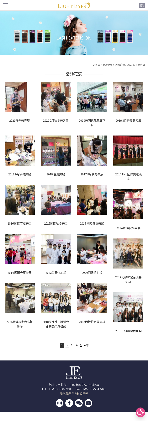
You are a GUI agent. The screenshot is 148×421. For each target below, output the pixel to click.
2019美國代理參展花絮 (92, 122)
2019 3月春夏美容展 (128, 120)
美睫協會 (108, 65)
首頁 (97, 65)
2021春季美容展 (136, 65)
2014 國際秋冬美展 (128, 228)
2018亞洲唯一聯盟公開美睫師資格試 (56, 324)
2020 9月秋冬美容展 (56, 120)
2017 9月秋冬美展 (92, 174)
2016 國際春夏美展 (20, 223)
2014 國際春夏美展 (20, 272)
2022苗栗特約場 (55, 272)
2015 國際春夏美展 (92, 223)
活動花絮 (120, 65)
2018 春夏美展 (56, 174)
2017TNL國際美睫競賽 (128, 176)
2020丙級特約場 (92, 272)
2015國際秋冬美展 (56, 223)
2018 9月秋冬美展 (19, 174)
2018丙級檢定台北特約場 (19, 324)
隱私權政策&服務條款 (74, 393)
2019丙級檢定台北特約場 (128, 279)
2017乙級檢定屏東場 (128, 331)
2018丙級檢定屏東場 (92, 322)
